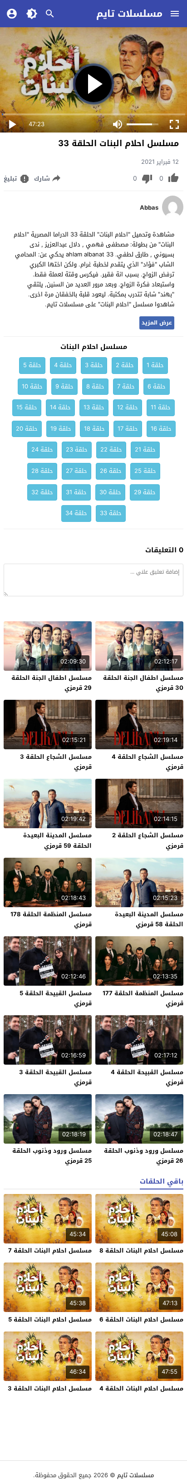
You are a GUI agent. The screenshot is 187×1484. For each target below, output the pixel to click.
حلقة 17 (128, 428)
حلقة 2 (125, 365)
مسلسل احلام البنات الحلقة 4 (141, 1388)
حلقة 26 (111, 471)
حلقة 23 (77, 449)
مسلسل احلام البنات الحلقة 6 (141, 1319)
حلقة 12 (127, 407)
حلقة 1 (155, 365)
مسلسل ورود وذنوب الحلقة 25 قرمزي (52, 1155)
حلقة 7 (126, 386)
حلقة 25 (145, 471)
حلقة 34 (76, 513)
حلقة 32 (42, 492)
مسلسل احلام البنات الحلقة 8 (141, 1250)
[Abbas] (172, 216)
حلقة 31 (76, 492)
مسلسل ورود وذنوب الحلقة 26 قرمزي (143, 1155)
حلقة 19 (60, 428)
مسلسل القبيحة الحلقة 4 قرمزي (147, 1077)
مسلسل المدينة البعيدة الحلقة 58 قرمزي (149, 919)
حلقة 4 (63, 365)
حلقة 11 (161, 407)
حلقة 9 (64, 386)
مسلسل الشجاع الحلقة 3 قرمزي (56, 761)
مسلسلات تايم (129, 14)
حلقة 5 (32, 365)
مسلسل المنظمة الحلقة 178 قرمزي (51, 919)
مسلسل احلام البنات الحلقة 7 (50, 1250)
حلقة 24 (42, 449)
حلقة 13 (94, 407)
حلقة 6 (157, 386)
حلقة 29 (145, 492)
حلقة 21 (145, 449)
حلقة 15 (26, 407)
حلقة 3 (94, 365)
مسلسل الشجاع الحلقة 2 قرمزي (147, 840)
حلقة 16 (161, 428)
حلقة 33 (111, 513)
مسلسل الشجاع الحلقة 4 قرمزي (147, 761)
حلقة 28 (42, 471)
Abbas (149, 207)
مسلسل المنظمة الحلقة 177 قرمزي (143, 998)
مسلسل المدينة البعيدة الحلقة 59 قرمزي (57, 840)
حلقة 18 (94, 428)
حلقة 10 (32, 386)
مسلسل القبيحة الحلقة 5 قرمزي (56, 998)
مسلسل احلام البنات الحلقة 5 (50, 1319)
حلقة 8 (95, 386)
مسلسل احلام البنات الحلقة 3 (50, 1388)
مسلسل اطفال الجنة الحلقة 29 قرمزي (51, 682)
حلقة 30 (110, 492)
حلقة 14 (60, 407)
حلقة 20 (27, 428)
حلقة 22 (111, 449)
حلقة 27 (76, 471)
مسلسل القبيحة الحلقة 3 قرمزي (55, 1077)
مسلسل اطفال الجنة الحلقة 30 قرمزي (143, 682)
